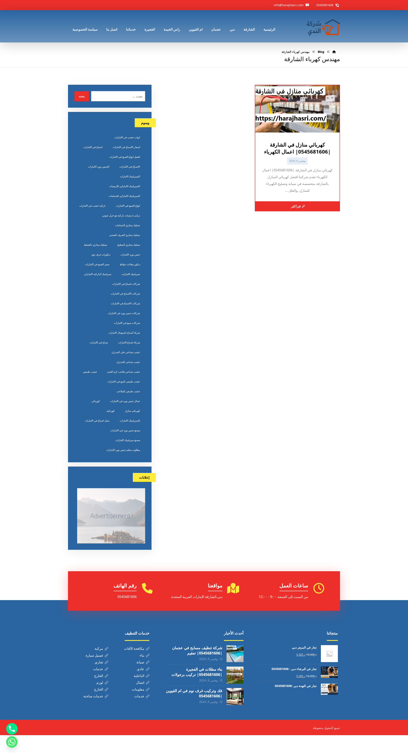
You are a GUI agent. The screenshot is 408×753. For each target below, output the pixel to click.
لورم (99, 682)
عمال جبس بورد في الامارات (125, 401)
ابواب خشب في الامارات (127, 137)
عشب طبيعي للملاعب (128, 391)
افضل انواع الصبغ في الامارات (124, 157)
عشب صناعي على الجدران (126, 352)
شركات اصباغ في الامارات (126, 284)
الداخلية (139, 675)
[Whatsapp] (12, 742)
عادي (140, 669)
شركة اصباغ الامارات (129, 342)
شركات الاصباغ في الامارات (125, 303)
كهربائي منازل (132, 411)
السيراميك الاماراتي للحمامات (124, 196)
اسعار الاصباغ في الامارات (126, 147)
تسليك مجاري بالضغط (95, 245)
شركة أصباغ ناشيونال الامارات (124, 332)
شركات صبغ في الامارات (127, 323)
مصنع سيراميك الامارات (127, 440)
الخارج (98, 675)
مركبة (99, 648)
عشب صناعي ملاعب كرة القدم (123, 372)
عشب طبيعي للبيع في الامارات (123, 381)
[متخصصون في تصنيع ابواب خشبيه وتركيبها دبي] (322, 26)
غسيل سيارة (94, 655)
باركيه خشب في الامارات (92, 205)
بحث (82, 96)
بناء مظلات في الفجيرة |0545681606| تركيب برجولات (196, 672)
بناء (142, 655)
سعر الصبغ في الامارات (97, 264)
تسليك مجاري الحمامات (127, 225)
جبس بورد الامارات (130, 254)
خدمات (98, 669)
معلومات (138, 689)
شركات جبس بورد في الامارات (124, 313)
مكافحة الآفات (134, 648)
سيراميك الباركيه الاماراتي (97, 274)
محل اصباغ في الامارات (97, 420)
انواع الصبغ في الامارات (128, 205)
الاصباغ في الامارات (129, 166)
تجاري (99, 662)
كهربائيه (110, 411)
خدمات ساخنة (93, 696)
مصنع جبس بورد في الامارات (125, 430)
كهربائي (96, 401)
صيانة (140, 662)
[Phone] (12, 729)
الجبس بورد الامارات (98, 166)
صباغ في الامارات (98, 342)
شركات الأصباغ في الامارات (125, 293)
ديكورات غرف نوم (101, 254)
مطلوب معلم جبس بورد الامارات (123, 450)
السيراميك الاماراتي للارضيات (124, 186)
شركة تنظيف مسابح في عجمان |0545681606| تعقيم (197, 650)
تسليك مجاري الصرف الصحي (124, 235)
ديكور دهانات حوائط (130, 264)
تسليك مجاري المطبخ (128, 245)
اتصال (140, 682)
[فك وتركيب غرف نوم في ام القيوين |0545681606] (235, 696)
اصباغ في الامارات (92, 147)
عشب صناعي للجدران (128, 362)
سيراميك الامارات (131, 274)
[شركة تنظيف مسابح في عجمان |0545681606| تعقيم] (235, 653)
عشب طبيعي (90, 372)
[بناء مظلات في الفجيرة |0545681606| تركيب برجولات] (235, 675)
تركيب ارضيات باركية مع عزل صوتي (121, 215)
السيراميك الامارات (130, 176)
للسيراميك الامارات (130, 420)
